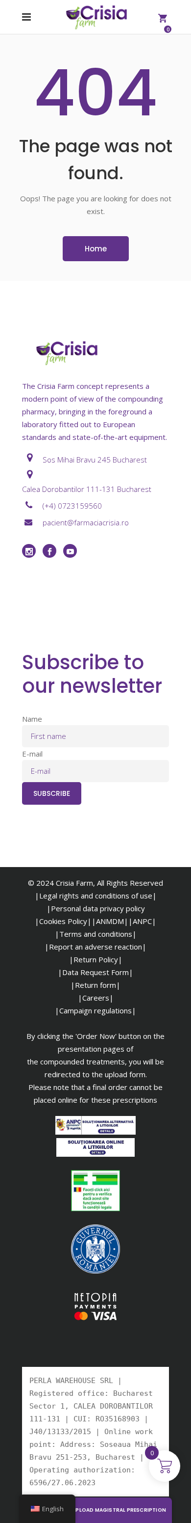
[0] (162, 17)
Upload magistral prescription (119, 1510)
